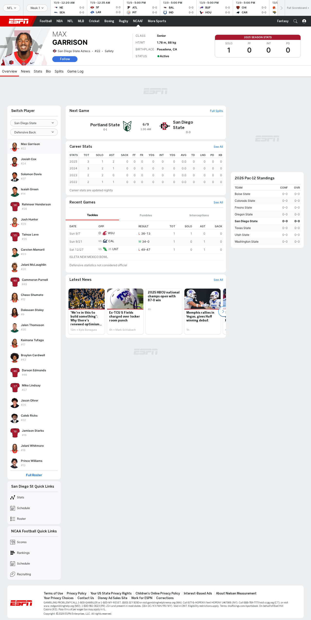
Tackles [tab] (92, 215)
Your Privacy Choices (59, 598)
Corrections (165, 598)
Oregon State (244, 214)
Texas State (243, 228)
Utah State (242, 235)
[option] (87, 311)
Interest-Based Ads (198, 593)
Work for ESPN (141, 598)
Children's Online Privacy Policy (158, 593)
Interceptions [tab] (199, 215)
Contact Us (86, 598)
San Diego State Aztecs (74, 51)
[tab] (92, 215)
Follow (65, 59)
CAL (111, 241)
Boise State (242, 194)
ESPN (19, 21)
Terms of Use (53, 593)
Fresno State (243, 207)
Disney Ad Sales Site (112, 598)
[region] (151, 168)
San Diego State (246, 221)
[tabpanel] (146, 240)
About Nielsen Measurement (236, 593)
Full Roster (34, 475)
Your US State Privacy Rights (111, 593)
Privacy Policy (76, 593)
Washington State (247, 241)
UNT (115, 249)
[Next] (281, 8)
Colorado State (245, 200)
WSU (111, 233)
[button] (295, 21)
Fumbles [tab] (146, 215)
